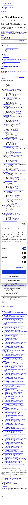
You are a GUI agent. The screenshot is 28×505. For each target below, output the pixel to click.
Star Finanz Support (21, 71)
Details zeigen (19, 267)
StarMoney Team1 (5, 72)
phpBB (8, 488)
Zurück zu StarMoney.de (9, 3)
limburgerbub (8, 214)
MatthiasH (7, 173)
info (16, 143)
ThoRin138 (8, 107)
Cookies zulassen (14, 272)
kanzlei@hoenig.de (9, 164)
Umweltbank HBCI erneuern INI (11, 130)
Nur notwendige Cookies (14, 280)
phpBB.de (16, 489)
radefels (7, 124)
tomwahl (7, 156)
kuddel (16, 186)
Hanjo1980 (8, 191)
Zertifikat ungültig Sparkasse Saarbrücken (12, 89)
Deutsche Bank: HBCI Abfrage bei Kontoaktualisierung (11, 147)
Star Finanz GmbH (12, 71)
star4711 (7, 116)
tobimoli (7, 206)
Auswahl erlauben (14, 276)
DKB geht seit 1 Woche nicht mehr (11, 213)
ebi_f (16, 120)
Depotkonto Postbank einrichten (10, 97)
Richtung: (13, 299)
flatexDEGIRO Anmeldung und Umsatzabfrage (14, 179)
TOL (6, 132)
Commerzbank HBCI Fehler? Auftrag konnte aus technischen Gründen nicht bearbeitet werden (14, 189)
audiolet (17, 160)
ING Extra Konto (7, 205)
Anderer (7, 288)
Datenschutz (3, 479)
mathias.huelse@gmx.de (11, 181)
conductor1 (8, 199)
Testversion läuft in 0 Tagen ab (10, 138)
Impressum (15, 478)
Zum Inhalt (3, 11)
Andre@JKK (8, 139)
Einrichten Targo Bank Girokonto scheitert (13, 155)
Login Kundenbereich (8, 5)
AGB (20, 478)
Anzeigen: (4, 297)
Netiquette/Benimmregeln (6, 32)
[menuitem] (12, 48)
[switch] (24, 253)
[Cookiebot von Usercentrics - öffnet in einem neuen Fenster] (20, 224)
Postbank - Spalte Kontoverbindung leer (12, 123)
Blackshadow (8, 90)
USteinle (7, 98)
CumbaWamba (8, 148)
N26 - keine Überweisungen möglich (11, 163)
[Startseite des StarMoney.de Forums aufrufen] (1, 1)
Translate (11, 38)
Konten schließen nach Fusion (10, 221)
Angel (16, 292)
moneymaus (18, 152)
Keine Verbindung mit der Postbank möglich (13, 197)
